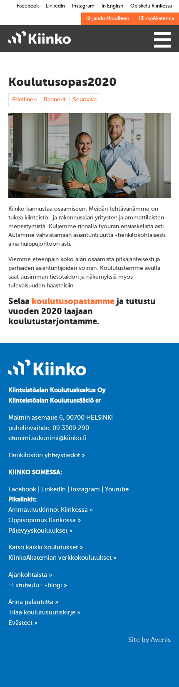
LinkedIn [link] (55, 6)
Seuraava (85, 100)
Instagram (85, 489)
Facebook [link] (28, 6)
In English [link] (112, 6)
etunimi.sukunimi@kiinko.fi (47, 438)
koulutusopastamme (73, 302)
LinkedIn (53, 489)
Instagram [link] (83, 6)
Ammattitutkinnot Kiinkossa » (50, 510)
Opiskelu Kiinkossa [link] (151, 6)
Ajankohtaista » (30, 575)
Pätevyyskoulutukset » (40, 531)
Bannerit (55, 100)
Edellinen (24, 100)
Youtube (117, 489)
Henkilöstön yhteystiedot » (46, 455)
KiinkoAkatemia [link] (156, 18)
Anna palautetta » (33, 602)
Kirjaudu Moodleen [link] (107, 18)
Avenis (161, 640)
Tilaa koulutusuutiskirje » (44, 612)
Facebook (22, 489)
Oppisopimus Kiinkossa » (44, 520)
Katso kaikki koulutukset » (45, 547)
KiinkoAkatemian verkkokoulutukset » (62, 558)
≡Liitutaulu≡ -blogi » (37, 585)
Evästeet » (22, 623)
